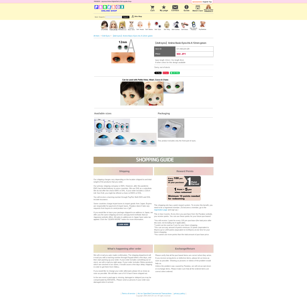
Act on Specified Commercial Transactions (155, 293)
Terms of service (128, 293)
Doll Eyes (106, 36)
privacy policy (179, 293)
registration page (160, 210)
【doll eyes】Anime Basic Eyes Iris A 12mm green (132, 36)
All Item (97, 36)
